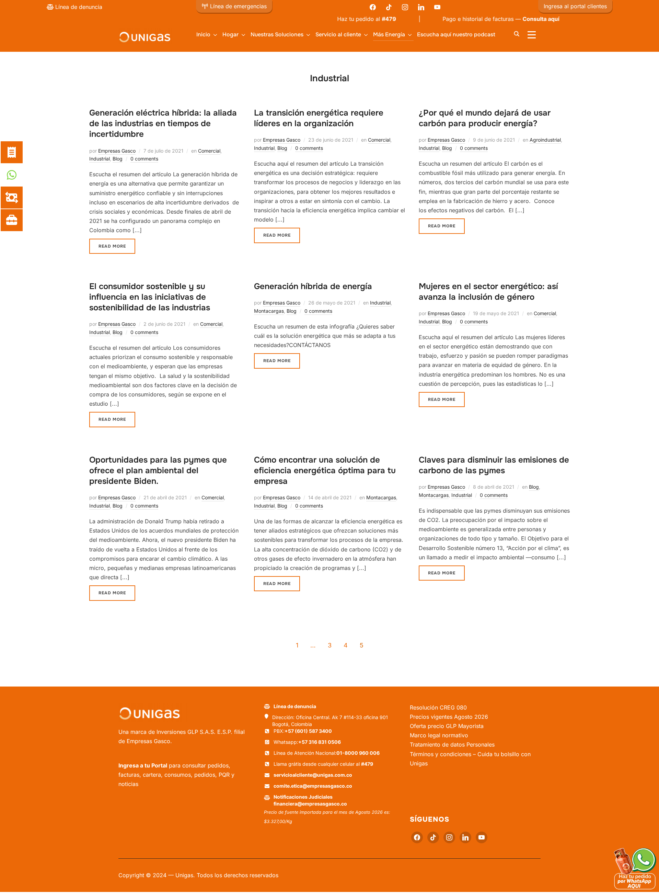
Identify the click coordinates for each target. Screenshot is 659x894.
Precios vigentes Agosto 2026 (449, 716)
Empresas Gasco (117, 151)
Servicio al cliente (338, 34)
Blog (118, 159)
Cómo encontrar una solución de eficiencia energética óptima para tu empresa (325, 470)
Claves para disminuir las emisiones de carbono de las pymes (494, 465)
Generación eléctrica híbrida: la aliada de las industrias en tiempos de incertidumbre (163, 123)
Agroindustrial (545, 140)
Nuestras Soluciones (277, 34)
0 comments (144, 159)
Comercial (209, 151)
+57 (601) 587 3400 (308, 731)
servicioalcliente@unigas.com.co (313, 775)
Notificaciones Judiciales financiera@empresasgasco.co (310, 800)
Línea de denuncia (78, 6)
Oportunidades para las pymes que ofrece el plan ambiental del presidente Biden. (158, 470)
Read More (112, 246)
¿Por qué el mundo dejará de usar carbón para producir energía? (485, 118)
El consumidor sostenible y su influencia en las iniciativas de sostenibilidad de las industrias (149, 297)
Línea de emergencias (237, 6)
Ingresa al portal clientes (575, 6)
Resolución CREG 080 (438, 707)
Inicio (203, 34)
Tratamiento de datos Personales (452, 744)
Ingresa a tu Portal (142, 765)
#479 (367, 18)
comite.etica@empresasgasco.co (313, 786)
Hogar (230, 34)
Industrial (99, 159)
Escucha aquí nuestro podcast (456, 34)
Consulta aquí (518, 18)
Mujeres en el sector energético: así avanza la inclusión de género (488, 291)
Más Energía (389, 34)
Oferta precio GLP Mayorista (447, 726)
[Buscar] (516, 33)
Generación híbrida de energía (313, 286)
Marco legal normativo (439, 735)
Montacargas (269, 311)
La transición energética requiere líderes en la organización (318, 118)
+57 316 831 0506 (319, 742)
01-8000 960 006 (358, 753)
